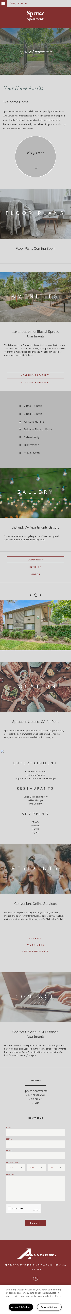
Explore (36, 152)
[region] (35, 1299)
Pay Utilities (35, 945)
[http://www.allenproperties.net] (35, 1254)
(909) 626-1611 (19, 3)
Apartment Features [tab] (35, 375)
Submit (35, 1222)
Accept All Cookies (20, 1307)
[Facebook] (35, 1278)
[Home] (35, 16)
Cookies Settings (49, 1307)
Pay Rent (35, 938)
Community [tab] (35, 559)
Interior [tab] (35, 567)
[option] (35, 625)
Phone (9, 1151)
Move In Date (12, 1163)
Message (10, 1174)
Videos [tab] (35, 574)
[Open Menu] (0, 1)
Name (8, 1127)
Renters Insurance (35, 951)
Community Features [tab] (35, 382)
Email (9, 1139)
